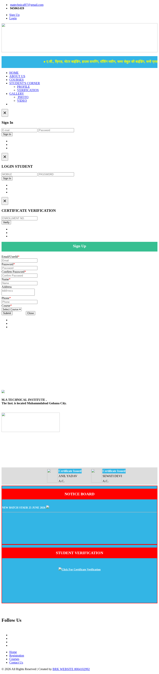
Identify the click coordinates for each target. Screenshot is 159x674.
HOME (14, 72)
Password (8, 264)
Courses (14, 659)
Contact (14, 104)
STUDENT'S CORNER (24, 83)
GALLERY (16, 93)
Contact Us (16, 662)
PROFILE (23, 86)
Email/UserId (10, 256)
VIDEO (22, 100)
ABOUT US (17, 76)
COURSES (16, 79)
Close (30, 313)
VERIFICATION (28, 90)
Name (6, 279)
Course (7, 305)
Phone (6, 298)
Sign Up (14, 14)
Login (13, 18)
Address (7, 286)
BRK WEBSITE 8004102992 (71, 669)
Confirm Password (14, 271)
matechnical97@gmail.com (26, 4)
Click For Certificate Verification (81, 569)
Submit (7, 313)
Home (13, 652)
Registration (16, 655)
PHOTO (23, 97)
